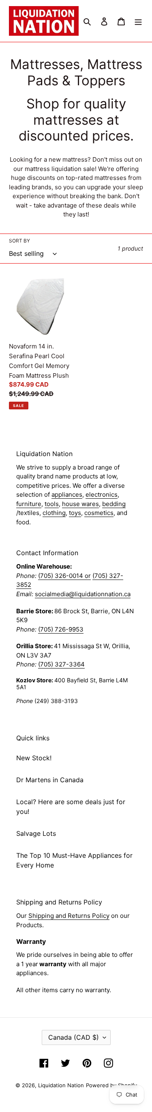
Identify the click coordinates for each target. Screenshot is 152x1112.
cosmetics (98, 513)
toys (75, 513)
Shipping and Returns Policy (68, 915)
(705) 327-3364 (61, 664)
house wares (80, 504)
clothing (54, 513)
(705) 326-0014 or (64, 576)
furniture (28, 504)
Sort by (19, 241)
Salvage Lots (36, 833)
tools (52, 504)
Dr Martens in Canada (49, 780)
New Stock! (33, 758)
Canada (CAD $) (73, 1037)
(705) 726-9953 (60, 629)
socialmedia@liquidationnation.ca (83, 594)
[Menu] (138, 21)
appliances (66, 494)
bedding (114, 504)
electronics (102, 494)
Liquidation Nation (61, 1085)
